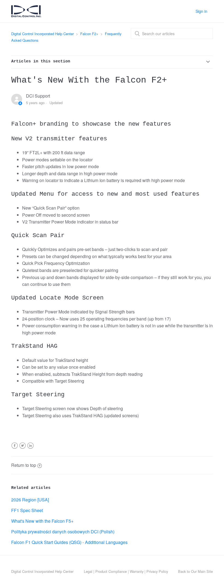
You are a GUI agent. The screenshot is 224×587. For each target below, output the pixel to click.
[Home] (26, 15)
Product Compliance (111, 571)
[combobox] (172, 33)
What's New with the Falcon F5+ (42, 521)
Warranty (136, 571)
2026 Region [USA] (30, 500)
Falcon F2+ (89, 33)
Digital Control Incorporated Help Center (42, 33)
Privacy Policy (157, 571)
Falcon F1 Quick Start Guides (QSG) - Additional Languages (69, 542)
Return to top (23, 465)
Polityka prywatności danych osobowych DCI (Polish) (62, 531)
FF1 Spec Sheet (27, 510)
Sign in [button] (201, 11)
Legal (88, 571)
